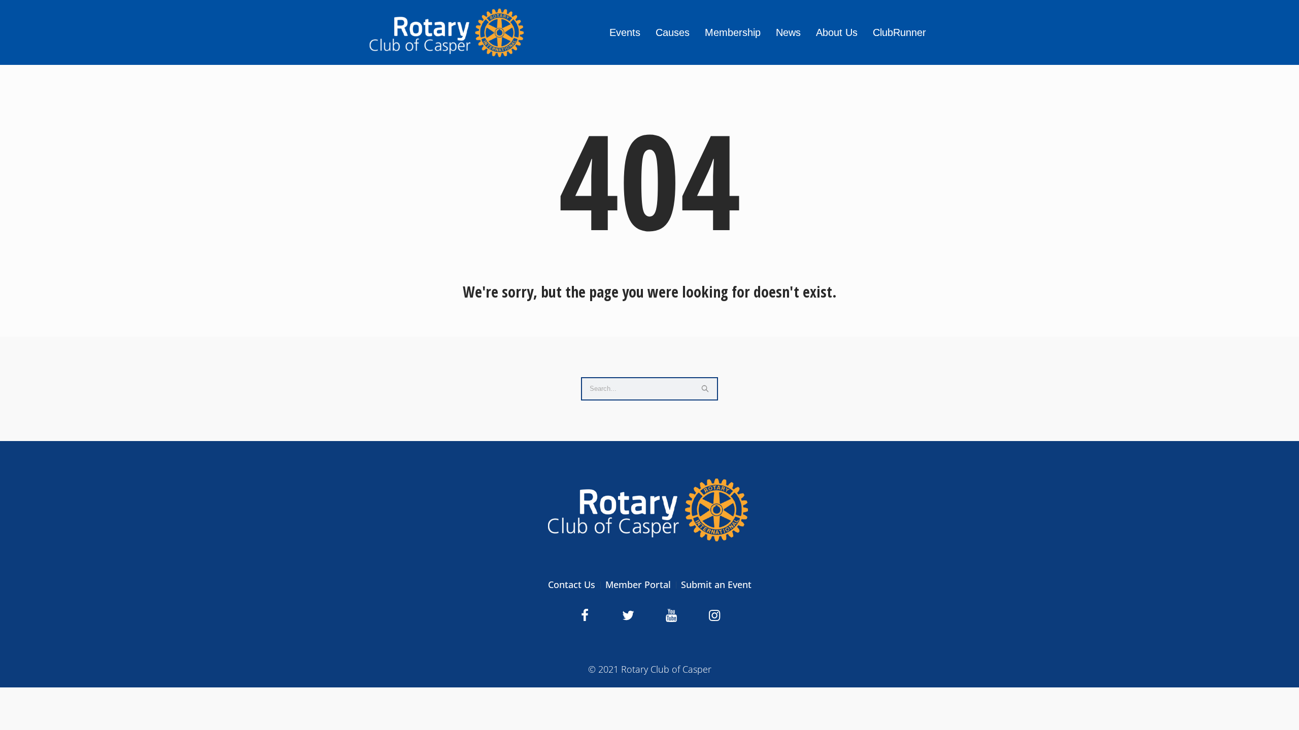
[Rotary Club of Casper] (649, 509)
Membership (733, 32)
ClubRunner (899, 32)
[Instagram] (714, 615)
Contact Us (571, 584)
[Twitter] (628, 615)
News (788, 32)
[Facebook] (585, 615)
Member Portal (638, 584)
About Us (837, 32)
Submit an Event (716, 584)
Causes (673, 32)
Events (624, 32)
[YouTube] (671, 615)
